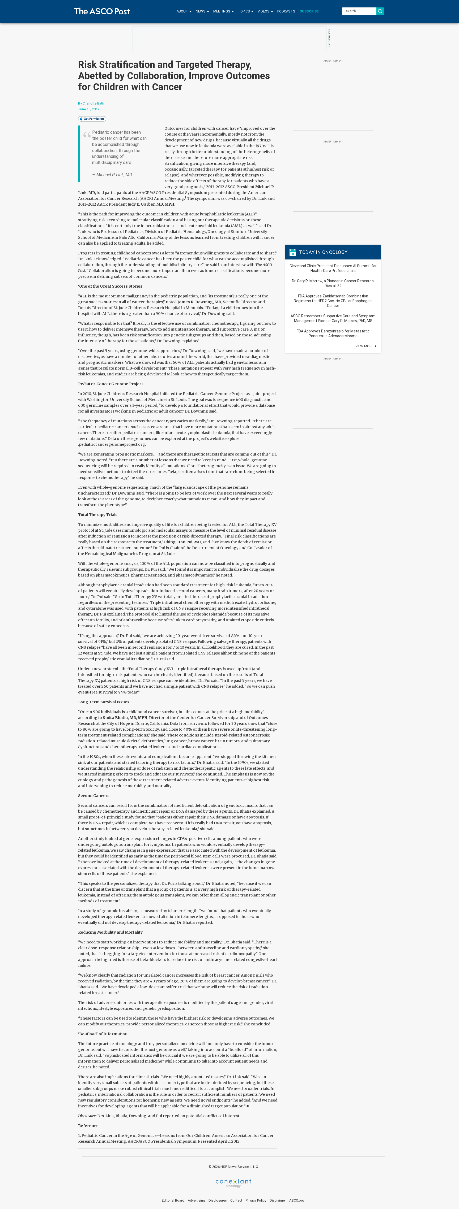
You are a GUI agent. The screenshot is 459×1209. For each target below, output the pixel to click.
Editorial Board (173, 1200)
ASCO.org (296, 1200)
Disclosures (218, 1200)
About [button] (183, 11)
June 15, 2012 (88, 109)
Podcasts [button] (286, 11)
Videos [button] (264, 11)
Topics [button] (244, 11)
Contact (236, 1200)
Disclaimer (278, 1200)
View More (364, 346)
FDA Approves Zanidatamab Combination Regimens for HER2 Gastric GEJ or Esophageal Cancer (333, 301)
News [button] (201, 11)
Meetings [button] (222, 11)
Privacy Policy (256, 1200)
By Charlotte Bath (91, 103)
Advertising (196, 1200)
